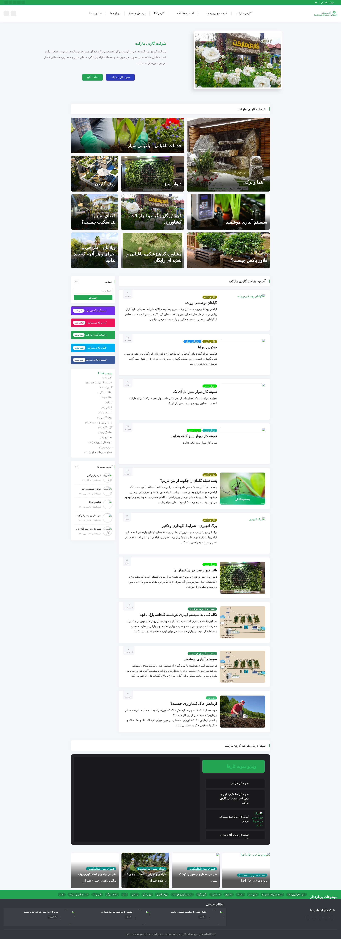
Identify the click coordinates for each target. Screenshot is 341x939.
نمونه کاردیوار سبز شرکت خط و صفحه (41, 912)
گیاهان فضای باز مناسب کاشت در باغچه (189, 912)
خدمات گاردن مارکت (101, 382)
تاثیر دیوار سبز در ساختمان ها (195, 570)
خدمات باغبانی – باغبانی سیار (155, 145)
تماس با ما (95, 13)
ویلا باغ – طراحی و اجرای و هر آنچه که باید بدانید (95, 254)
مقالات (108, 397)
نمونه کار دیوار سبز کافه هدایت (193, 436)
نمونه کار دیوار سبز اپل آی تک (195, 392)
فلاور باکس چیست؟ (249, 260)
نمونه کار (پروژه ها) (102, 442)
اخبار (109, 377)
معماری (108, 437)
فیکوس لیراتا (207, 347)
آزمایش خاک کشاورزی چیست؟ (193, 703)
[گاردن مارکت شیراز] (325, 13)
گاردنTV (159, 13)
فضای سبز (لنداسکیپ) (100, 452)
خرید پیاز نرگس (94, 475)
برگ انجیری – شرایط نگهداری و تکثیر (189, 526)
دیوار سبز (173, 183)
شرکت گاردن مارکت (150, 43)
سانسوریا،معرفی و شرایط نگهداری (116, 912)
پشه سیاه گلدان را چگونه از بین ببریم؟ (188, 480)
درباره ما (115, 13)
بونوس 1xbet (105, 373)
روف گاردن (105, 183)
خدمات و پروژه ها (217, 13)
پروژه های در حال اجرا (254, 880)
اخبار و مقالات (185, 13)
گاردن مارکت (244, 13)
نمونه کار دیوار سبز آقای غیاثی (88, 529)
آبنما (110, 402)
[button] (120, 77)
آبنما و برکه (254, 182)
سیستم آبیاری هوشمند (246, 222)
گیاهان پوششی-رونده (201, 303)
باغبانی (211, 697)
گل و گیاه (209, 297)
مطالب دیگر (192, 341)
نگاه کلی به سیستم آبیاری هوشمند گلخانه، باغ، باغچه (178, 615)
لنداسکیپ (107, 432)
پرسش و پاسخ (137, 13)
